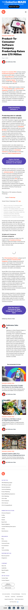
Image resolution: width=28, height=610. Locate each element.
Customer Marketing (6, 489)
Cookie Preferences (20, 596)
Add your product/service (8, 584)
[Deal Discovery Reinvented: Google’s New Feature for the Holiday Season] (14, 373)
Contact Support (5, 580)
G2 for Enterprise (5, 500)
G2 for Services (5, 503)
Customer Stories (5, 543)
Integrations (4, 558)
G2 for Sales (4, 498)
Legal (3, 547)
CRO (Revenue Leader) (6, 484)
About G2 (4, 565)
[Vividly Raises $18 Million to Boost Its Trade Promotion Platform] (14, 407)
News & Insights (5, 570)
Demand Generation (6, 487)
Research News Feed (8, 35)
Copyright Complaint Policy (9, 599)
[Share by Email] (22, 608)
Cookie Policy (13, 596)
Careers (3, 572)
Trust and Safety (5, 550)
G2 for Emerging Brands (7, 505)
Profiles (3, 515)
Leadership (4, 568)
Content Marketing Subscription (9, 526)
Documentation (5, 545)
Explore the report (14, 6)
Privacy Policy (7, 596)
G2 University (4, 541)
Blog (3, 538)
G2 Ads (3, 528)
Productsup (12, 197)
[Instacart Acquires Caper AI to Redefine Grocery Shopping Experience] (14, 442)
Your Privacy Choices (13, 601)
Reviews (3, 519)
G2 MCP (3, 517)
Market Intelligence (6, 524)
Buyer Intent (4, 522)
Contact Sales (5, 578)
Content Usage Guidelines (19, 599)
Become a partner (5, 555)
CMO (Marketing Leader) (7, 482)
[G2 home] (3, 11)
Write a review (8, 587)
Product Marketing (6, 491)
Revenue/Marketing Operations (8, 494)
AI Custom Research (6, 513)
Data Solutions (5, 531)
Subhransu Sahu (12, 61)
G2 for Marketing (5, 496)
